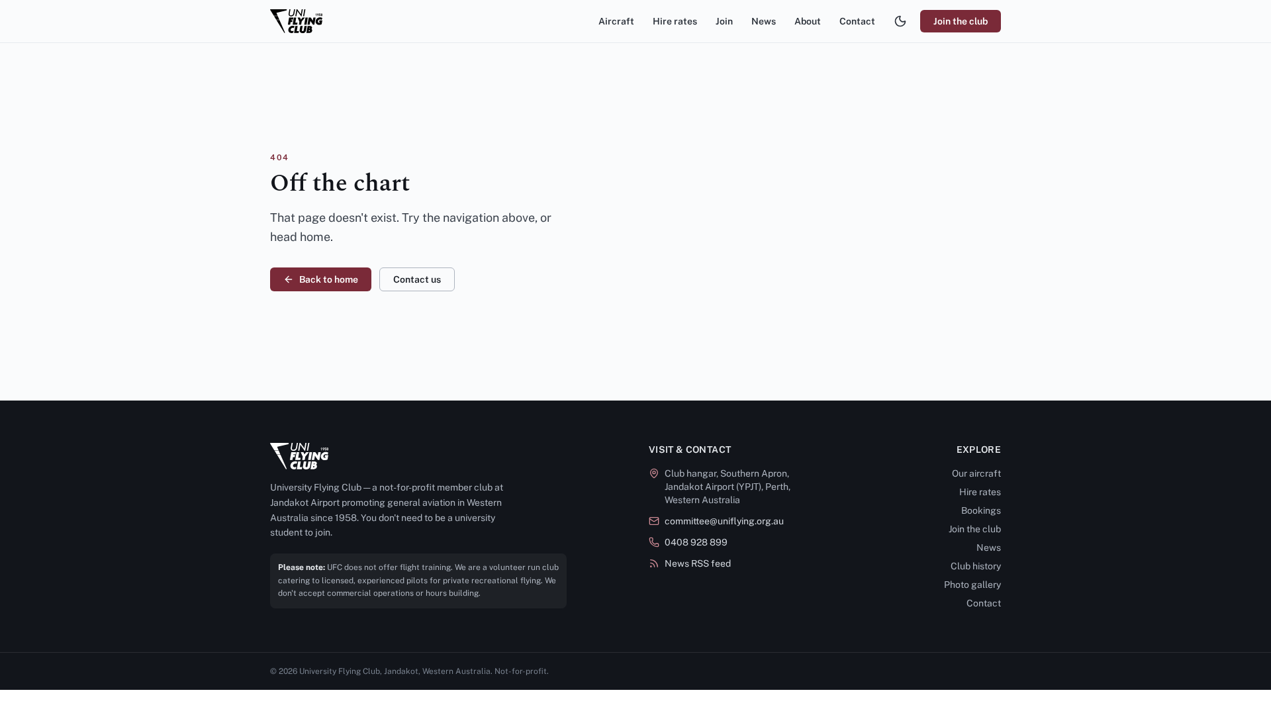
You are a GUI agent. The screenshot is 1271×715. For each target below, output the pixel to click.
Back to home (328, 279)
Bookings (981, 510)
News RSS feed (698, 563)
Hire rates (675, 21)
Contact (857, 21)
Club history (976, 566)
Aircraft (616, 21)
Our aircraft (976, 473)
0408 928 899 (696, 542)
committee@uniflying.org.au (724, 521)
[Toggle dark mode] (900, 21)
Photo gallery (972, 584)
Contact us (417, 279)
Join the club (960, 21)
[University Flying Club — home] (296, 21)
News (763, 21)
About (807, 21)
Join (724, 21)
